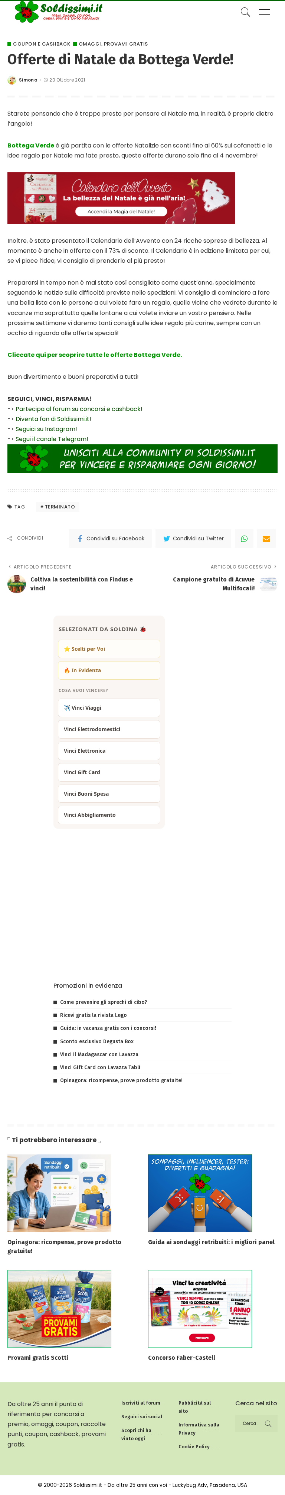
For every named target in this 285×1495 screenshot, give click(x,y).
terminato (60, 506)
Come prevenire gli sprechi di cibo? (103, 1002)
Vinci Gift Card (82, 772)
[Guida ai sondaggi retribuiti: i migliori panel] (200, 1193)
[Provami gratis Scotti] (59, 1308)
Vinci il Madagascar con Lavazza (99, 1054)
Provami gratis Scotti (37, 1357)
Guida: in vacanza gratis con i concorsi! (108, 1028)
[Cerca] (244, 12)
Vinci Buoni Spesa (86, 793)
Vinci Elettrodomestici (92, 729)
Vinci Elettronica (84, 750)
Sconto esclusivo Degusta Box (97, 1041)
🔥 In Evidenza (82, 670)
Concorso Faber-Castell (181, 1357)
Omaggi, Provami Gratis (113, 44)
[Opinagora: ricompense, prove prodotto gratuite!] (59, 1193)
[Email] (266, 538)
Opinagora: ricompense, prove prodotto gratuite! (121, 1080)
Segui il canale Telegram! (52, 439)
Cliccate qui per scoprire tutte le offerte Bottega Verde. (94, 355)
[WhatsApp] (244, 538)
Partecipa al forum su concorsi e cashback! (79, 409)
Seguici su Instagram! (46, 429)
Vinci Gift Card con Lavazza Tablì (100, 1067)
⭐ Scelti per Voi (84, 648)
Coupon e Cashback (42, 44)
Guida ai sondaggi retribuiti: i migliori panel (211, 1242)
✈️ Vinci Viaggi (82, 707)
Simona (28, 80)
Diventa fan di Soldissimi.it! (53, 419)
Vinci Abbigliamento (90, 814)
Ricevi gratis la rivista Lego (93, 1015)
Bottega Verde (30, 145)
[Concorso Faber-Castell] (200, 1308)
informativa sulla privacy (144, 953)
